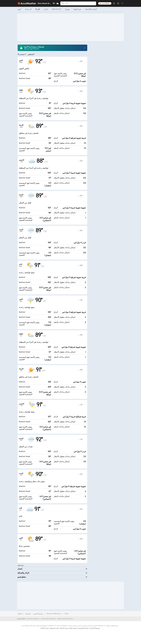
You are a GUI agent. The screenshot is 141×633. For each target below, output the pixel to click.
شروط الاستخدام (94, 628)
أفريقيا (28, 614)
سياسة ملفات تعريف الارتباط (68, 628)
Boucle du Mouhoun (54, 614)
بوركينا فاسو (38, 614)
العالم (20, 614)
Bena (67, 614)
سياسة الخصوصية (83, 628)
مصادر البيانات (44, 628)
